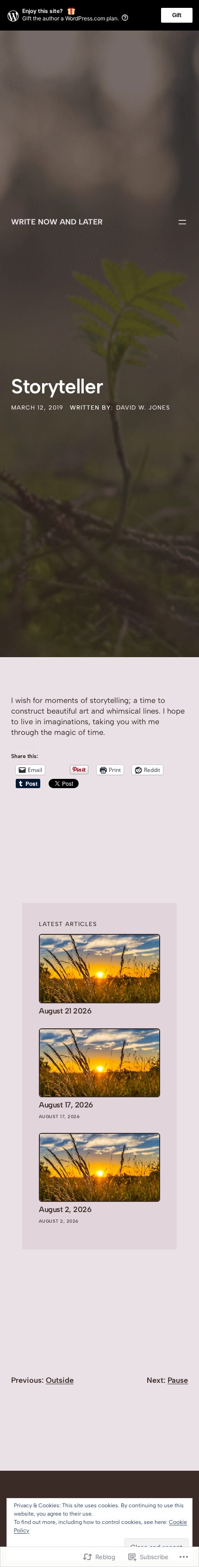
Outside (60, 1380)
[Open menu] (182, 222)
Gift (176, 15)
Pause (178, 1380)
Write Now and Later (57, 221)
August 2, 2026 (65, 1209)
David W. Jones (143, 407)
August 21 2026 (65, 1011)
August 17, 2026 (66, 1105)
